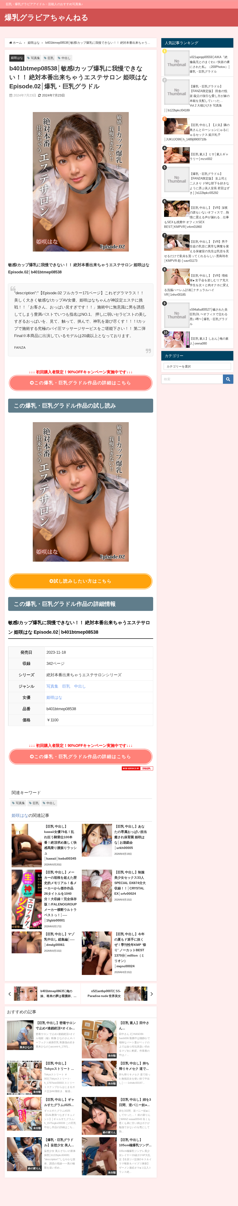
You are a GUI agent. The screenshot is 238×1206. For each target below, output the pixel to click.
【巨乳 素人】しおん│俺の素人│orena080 (209, 341)
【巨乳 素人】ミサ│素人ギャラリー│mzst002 (209, 157)
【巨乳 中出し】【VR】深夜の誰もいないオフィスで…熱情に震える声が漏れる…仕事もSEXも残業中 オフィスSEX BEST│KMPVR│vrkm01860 (196, 217)
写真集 (35, 58)
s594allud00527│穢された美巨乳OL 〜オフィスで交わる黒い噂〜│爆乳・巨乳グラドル (209, 316)
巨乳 (51, 58)
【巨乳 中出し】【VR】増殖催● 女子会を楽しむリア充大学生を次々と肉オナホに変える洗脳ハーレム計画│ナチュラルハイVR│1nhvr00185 (196, 285)
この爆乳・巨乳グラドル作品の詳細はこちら (82, 383)
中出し (66, 58)
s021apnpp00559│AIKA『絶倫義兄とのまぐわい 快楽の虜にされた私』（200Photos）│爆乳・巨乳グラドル (210, 64)
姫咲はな (17, 57)
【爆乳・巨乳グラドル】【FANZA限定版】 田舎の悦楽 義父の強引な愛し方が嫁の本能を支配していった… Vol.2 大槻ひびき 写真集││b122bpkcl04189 (197, 98)
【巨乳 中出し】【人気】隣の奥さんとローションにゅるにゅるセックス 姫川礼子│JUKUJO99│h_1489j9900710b (197, 132)
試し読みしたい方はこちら (83, 581)
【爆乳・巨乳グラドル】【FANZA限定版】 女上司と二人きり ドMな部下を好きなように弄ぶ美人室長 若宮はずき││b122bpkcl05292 (210, 183)
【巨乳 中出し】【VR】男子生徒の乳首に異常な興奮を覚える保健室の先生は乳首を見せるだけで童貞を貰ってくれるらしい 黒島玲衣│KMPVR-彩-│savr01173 (196, 251)
